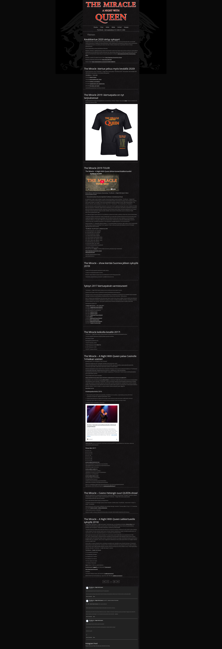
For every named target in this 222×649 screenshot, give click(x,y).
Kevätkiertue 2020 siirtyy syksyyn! (102, 39)
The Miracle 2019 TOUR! (97, 168)
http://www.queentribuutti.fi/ (91, 569)
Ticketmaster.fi (108, 567)
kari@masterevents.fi (109, 573)
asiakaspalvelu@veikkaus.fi (109, 486)
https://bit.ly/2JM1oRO (107, 59)
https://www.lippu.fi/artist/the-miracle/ (113, 57)
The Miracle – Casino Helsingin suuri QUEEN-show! (111, 493)
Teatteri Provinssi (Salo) (95, 323)
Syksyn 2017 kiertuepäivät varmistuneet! (105, 285)
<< (104, 582)
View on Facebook (89, 596)
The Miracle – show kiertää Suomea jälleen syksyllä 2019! (111, 264)
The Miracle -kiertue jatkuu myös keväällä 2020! (109, 68)
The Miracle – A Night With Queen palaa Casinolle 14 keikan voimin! (110, 357)
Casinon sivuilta (93, 508)
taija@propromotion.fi (117, 575)
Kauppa (126, 27)
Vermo (91, 316)
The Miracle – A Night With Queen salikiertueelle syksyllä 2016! (109, 520)
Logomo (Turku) (93, 312)
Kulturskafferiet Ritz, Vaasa (95, 79)
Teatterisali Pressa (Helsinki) (96, 307)
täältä (126, 100)
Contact (119, 27)
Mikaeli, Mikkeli (93, 77)
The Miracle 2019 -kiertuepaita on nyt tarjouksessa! (104, 96)
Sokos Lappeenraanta (94, 319)
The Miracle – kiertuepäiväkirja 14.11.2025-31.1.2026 (111, 30)
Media (113, 27)
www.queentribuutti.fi (90, 252)
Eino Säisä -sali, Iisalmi (94, 85)
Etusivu (96, 27)
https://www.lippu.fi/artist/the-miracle (93, 250)
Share (94, 596)
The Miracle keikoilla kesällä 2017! (102, 332)
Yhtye (101, 27)
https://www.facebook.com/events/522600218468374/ (103, 61)
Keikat (107, 27)
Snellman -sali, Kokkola (95, 81)
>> (118, 582)
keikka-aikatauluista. (102, 508)
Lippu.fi (95, 567)
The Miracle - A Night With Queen (96, 587)
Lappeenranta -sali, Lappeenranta (97, 83)
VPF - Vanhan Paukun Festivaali (93, 604)
